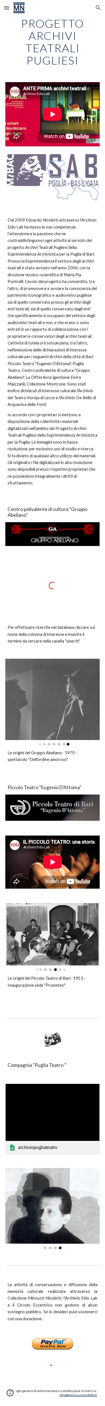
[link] (52, 1119)
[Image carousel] (52, 702)
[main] (52, 42)
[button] (6, 7)
